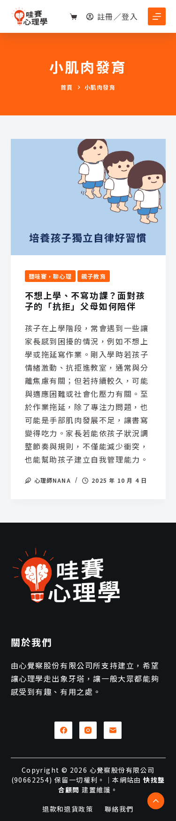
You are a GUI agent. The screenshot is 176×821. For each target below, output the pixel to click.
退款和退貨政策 (67, 808)
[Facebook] (63, 730)
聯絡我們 (119, 808)
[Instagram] (88, 730)
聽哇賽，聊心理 (50, 276)
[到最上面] (155, 800)
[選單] (157, 16)
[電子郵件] (113, 730)
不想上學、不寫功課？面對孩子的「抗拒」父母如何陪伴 (85, 300)
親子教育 (93, 276)
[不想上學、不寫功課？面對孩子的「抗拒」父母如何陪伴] (88, 197)
